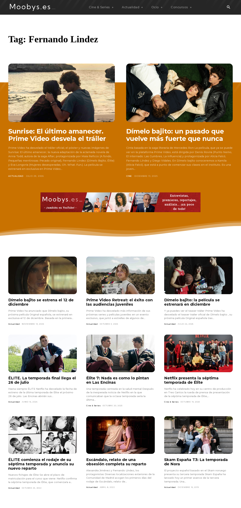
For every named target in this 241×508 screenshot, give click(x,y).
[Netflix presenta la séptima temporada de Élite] (198, 353)
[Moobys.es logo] (32, 7)
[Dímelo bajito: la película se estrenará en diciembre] (198, 275)
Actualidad (15, 176)
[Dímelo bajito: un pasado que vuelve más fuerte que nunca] (179, 93)
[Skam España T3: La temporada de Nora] (198, 435)
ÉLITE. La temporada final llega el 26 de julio (42, 380)
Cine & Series (93, 405)
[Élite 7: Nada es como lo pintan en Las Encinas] (120, 353)
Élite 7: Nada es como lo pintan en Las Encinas (117, 380)
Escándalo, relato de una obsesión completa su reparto (116, 461)
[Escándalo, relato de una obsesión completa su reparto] (120, 435)
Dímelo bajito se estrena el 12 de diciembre (41, 302)
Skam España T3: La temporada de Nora (196, 461)
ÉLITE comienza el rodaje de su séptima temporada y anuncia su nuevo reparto (41, 464)
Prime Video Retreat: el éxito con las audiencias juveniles (119, 302)
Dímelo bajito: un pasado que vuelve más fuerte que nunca (175, 135)
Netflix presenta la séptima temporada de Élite (191, 380)
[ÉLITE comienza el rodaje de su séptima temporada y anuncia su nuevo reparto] (42, 435)
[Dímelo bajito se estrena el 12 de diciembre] (42, 275)
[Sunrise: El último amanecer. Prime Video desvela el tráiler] (61, 93)
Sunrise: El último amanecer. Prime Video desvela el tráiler (57, 135)
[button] (228, 7)
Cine (129, 176)
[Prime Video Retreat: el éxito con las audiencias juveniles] (120, 275)
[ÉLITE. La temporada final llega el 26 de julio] (42, 353)
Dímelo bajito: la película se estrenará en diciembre (192, 302)
